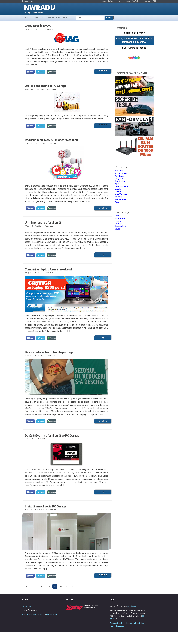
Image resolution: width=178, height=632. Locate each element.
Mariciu (118, 192)
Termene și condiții (116, 623)
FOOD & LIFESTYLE (37, 18)
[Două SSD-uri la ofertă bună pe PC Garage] (66, 454)
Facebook (126, 1)
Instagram (146, 1)
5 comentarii (51, 89)
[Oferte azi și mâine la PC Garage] (66, 102)
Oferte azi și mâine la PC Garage (45, 86)
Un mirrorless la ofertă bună (43, 222)
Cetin (117, 216)
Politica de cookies (117, 626)
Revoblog (118, 197)
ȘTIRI (58, 18)
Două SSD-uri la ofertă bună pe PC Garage (52, 435)
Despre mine (27, 1)
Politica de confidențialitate (134, 623)
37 (42, 586)
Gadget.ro (119, 179)
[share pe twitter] (40, 72)
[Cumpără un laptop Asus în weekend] (66, 294)
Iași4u (117, 184)
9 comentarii (49, 226)
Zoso (117, 202)
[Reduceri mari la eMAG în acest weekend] (66, 164)
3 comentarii (52, 143)
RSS (154, 1)
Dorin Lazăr (119, 176)
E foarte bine (120, 218)
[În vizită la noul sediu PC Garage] (66, 542)
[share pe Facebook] (30, 72)
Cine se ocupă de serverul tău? (91, 607)
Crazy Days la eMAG (38, 26)
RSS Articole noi (52, 614)
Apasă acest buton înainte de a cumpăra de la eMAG (134, 40)
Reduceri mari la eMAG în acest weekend (51, 140)
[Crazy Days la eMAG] (66, 39)
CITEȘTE (103, 71)
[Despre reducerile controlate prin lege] (66, 379)
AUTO (25, 18)
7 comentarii (49, 273)
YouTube (135, 1)
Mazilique (119, 224)
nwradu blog (131, 606)
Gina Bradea (120, 181)
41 (67, 586)
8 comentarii (49, 29)
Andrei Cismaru (121, 173)
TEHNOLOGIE (67, 18)
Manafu (118, 189)
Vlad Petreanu (120, 199)
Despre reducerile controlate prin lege (49, 352)
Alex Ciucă (119, 171)
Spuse (117, 229)
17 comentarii (50, 356)
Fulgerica (118, 221)
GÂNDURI (50, 18)
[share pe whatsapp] (51, 72)
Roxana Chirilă (120, 226)
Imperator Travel (121, 186)
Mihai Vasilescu (121, 194)
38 (48, 586)
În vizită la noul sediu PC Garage (45, 506)
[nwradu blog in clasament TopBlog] (134, 57)
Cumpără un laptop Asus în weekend (48, 269)
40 (61, 586)
